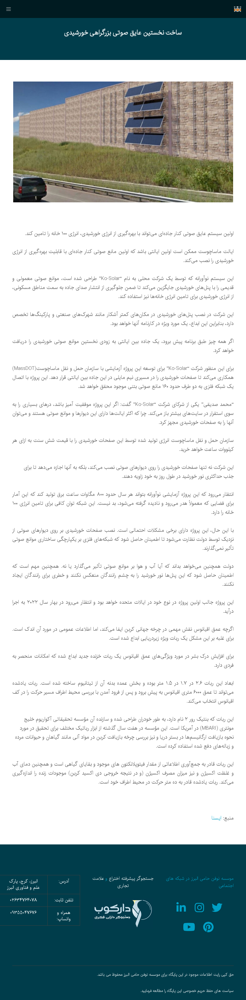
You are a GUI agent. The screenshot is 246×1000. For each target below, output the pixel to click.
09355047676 (23, 912)
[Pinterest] (209, 926)
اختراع (114, 878)
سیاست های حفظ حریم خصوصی (208, 991)
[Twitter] (218, 906)
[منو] (11, 9)
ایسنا (216, 818)
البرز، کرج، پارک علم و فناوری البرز (23, 884)
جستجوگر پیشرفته (137, 878)
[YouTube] (190, 926)
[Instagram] (199, 906)
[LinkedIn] (181, 906)
